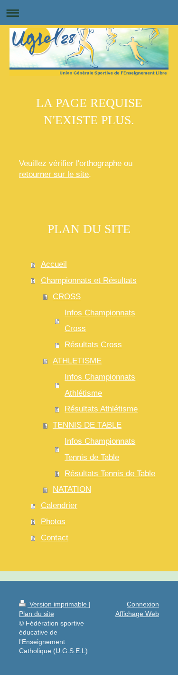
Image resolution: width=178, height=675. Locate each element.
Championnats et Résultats (89, 280)
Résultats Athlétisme (101, 408)
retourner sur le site (54, 174)
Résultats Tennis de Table (110, 473)
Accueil (54, 264)
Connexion (143, 604)
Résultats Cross (93, 344)
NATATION (72, 489)
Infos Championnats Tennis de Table (100, 449)
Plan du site (36, 613)
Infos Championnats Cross (100, 320)
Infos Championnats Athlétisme (100, 385)
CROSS (67, 296)
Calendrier (59, 505)
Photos (53, 521)
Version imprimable (58, 604)
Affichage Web (137, 613)
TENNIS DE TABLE (87, 425)
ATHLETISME (77, 360)
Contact (54, 537)
